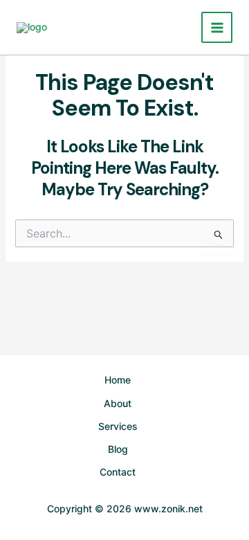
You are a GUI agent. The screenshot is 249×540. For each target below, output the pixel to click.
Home (117, 380)
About (117, 403)
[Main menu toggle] (216, 27)
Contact (118, 472)
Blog (118, 449)
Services (118, 426)
